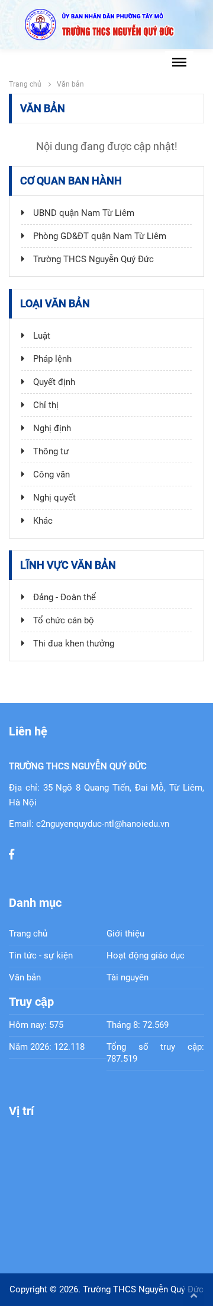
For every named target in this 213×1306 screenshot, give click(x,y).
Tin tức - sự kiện (41, 955)
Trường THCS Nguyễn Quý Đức (92, 259)
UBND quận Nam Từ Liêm (82, 213)
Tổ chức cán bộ (62, 620)
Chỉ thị (45, 405)
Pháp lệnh (51, 358)
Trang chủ (25, 84)
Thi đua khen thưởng (72, 643)
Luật (40, 335)
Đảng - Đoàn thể (63, 597)
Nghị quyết (53, 497)
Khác (42, 520)
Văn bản (25, 977)
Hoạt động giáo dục (145, 955)
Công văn (50, 474)
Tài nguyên (127, 977)
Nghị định (51, 428)
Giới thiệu (125, 933)
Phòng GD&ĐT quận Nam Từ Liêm (98, 236)
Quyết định (53, 382)
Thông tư (50, 451)
